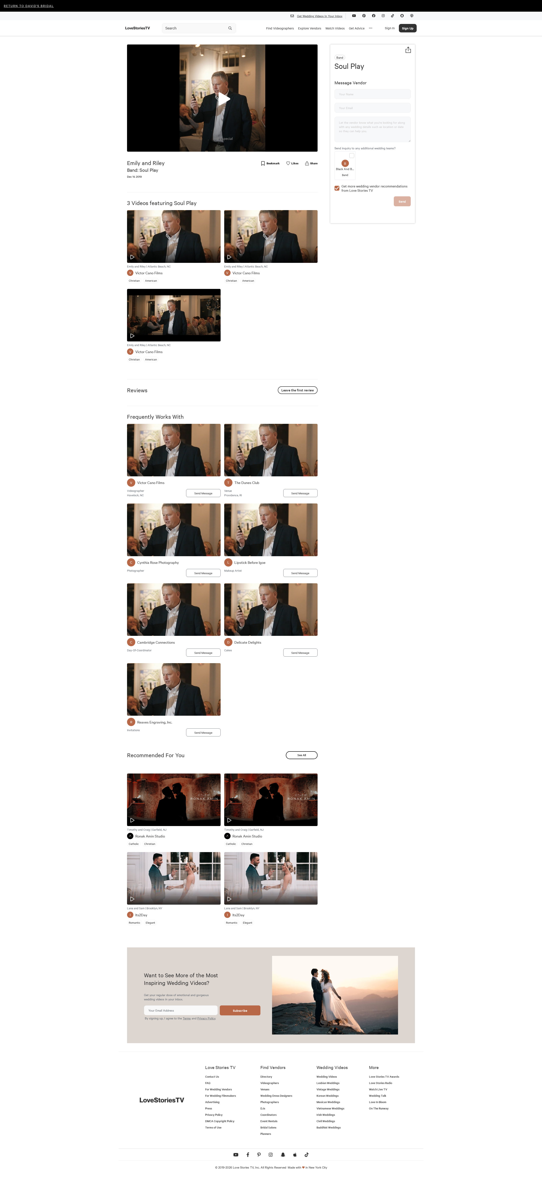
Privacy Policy (206, 1018)
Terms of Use (213, 1127)
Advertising (212, 1102)
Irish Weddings (326, 1115)
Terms (187, 1018)
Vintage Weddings (328, 1089)
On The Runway (379, 1108)
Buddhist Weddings (329, 1127)
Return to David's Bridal (29, 6)
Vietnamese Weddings (330, 1108)
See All (301, 755)
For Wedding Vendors (218, 1089)
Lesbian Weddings (328, 1083)
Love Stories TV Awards (384, 1076)
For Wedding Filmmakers (220, 1096)
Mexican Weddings (328, 1102)
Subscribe (240, 1010)
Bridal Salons (268, 1127)
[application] (222, 98)
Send (402, 201)
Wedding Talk (377, 1096)
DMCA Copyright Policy (219, 1121)
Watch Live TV (378, 1089)
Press (208, 1108)
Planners (265, 1134)
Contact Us (212, 1076)
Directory (266, 1076)
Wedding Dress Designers (276, 1096)
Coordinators (268, 1115)
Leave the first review (297, 390)
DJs (262, 1108)
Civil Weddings (326, 1121)
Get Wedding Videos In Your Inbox (319, 16)
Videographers (269, 1083)
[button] (222, 98)
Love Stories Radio (380, 1083)
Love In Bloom (377, 1102)
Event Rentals (268, 1121)
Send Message (203, 493)
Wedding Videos (327, 1076)
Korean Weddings (328, 1096)
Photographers (269, 1102)
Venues (264, 1089)
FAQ (207, 1083)
